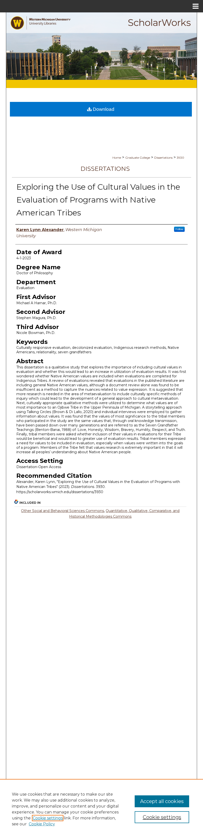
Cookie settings (48, 818)
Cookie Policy (42, 824)
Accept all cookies (162, 801)
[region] (101, 809)
